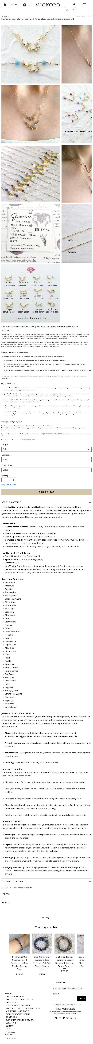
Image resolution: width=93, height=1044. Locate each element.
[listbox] (13, 4)
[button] (13, 4)
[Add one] (13, 1000)
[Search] (68, 4)
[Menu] (84, 5)
